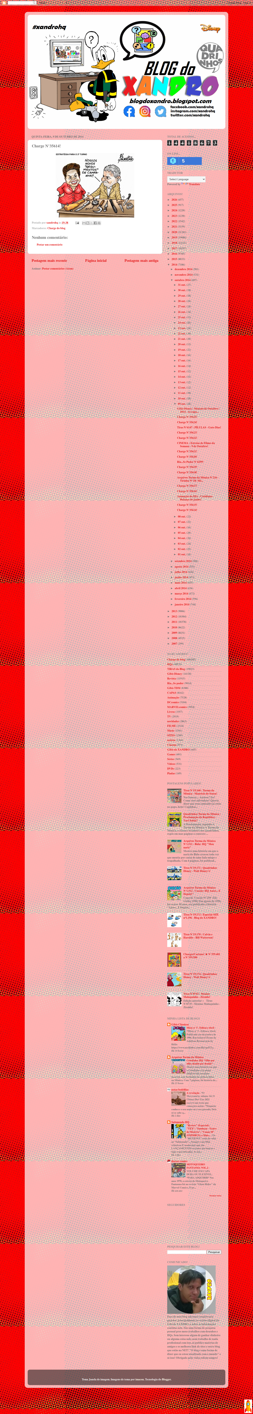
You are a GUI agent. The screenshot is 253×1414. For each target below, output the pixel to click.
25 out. (182, 317)
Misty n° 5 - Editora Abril (201, 1027)
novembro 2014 (184, 275)
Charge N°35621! (187, 451)
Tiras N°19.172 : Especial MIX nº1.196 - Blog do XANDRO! (201, 916)
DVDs (170, 769)
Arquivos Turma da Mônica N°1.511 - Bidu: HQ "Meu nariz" (199, 844)
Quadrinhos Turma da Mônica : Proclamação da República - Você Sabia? (202, 817)
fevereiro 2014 (183, 599)
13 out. (182, 382)
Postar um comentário (49, 245)
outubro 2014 (183, 280)
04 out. (182, 538)
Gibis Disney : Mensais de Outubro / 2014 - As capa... (198, 410)
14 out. (182, 377)
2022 (175, 221)
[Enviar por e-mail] (84, 223)
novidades (173, 721)
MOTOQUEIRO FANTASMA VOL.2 (198, 1165)
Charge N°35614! (187, 510)
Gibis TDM (173, 688)
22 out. (182, 333)
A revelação (193, 1093)
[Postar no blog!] (88, 223)
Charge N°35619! (187, 467)
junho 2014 (182, 577)
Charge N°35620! (187, 457)
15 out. (182, 371)
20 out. (182, 344)
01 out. (182, 554)
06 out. (182, 527)
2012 (175, 616)
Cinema (171, 745)
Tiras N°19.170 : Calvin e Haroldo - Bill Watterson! (198, 935)
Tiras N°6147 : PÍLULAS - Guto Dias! (199, 427)
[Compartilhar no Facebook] (95, 223)
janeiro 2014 (182, 604)
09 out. (182, 404)
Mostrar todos (215, 1195)
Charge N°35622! (187, 438)
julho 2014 (181, 572)
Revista (171, 678)
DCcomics (173, 702)
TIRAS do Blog (176, 669)
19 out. (182, 350)
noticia (171, 740)
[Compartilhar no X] (91, 223)
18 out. (182, 355)
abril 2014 (181, 588)
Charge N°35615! (187, 505)
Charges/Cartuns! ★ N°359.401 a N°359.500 (201, 955)
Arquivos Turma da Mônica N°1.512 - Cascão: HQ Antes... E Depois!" (201, 891)
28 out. (182, 301)
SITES (171, 735)
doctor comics (179, 1161)
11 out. (182, 393)
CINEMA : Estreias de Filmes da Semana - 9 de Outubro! (196, 444)
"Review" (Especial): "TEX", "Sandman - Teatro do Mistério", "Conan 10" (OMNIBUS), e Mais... (201, 1130)
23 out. (182, 328)
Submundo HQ (180, 1122)
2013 (175, 611)
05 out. (182, 533)
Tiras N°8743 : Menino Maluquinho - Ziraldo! (196, 995)
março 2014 (182, 594)
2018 (175, 243)
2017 (175, 248)
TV (169, 716)
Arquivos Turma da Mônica (187, 1057)
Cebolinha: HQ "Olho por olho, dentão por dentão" (201, 1062)
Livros (171, 712)
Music (170, 731)
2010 (175, 627)
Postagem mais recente (49, 260)
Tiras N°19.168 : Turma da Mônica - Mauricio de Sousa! (200, 792)
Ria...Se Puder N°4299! (190, 462)
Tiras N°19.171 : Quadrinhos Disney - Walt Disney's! (200, 869)
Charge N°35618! (187, 472)
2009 (175, 633)
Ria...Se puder (175, 683)
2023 (175, 216)
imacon (139, 1379)
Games (171, 754)
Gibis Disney (174, 674)
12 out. (182, 388)
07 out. (182, 522)
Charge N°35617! (187, 486)
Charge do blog (56, 228)
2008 (175, 638)
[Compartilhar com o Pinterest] (99, 223)
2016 (175, 254)
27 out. (182, 306)
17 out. (182, 360)
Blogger (166, 1379)
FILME (171, 726)
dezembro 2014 (184, 269)
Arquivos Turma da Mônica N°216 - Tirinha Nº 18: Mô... (198, 479)
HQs (170, 664)
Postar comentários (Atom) (58, 269)
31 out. (182, 285)
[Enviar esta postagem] (77, 223)
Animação (173, 697)
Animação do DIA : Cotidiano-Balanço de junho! (195, 497)
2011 (175, 622)
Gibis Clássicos (180, 1024)
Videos (171, 764)
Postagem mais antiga (141, 260)
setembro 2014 (183, 561)
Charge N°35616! (187, 491)
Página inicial (96, 260)
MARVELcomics (177, 707)
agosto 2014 (182, 567)
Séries (170, 759)
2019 (175, 237)
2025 (175, 205)
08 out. (182, 516)
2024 (175, 210)
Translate (194, 184)
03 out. (182, 544)
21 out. (182, 339)
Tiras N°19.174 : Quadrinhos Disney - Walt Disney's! (200, 975)
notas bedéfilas (180, 1090)
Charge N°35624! (187, 422)
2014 (175, 265)
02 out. (182, 549)
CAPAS (171, 693)
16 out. (182, 366)
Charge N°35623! (187, 432)
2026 (175, 200)
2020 (175, 232)
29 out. (182, 296)
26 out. (182, 312)
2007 (175, 644)
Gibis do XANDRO (178, 750)
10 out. (182, 398)
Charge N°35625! (187, 417)
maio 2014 (181, 583)
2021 (175, 227)
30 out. (182, 290)
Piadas (171, 773)
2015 (175, 259)
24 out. (182, 323)
